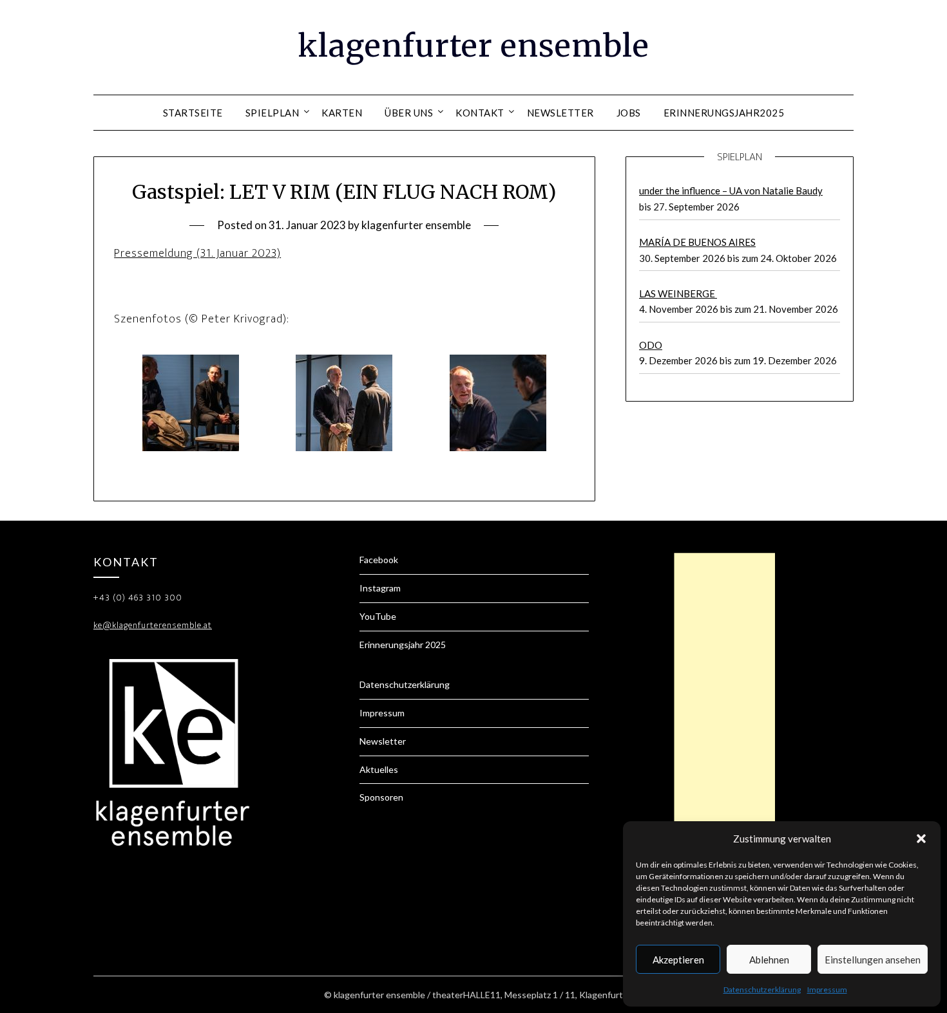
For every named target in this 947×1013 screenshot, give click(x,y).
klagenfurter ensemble (473, 45)
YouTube (377, 616)
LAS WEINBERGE (678, 293)
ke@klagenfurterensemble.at (152, 625)
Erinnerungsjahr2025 (724, 112)
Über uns (409, 112)
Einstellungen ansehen (873, 959)
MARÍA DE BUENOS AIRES (697, 242)
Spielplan (272, 112)
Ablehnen (769, 959)
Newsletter (560, 112)
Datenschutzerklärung (762, 989)
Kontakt (479, 112)
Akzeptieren (678, 959)
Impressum (827, 989)
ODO (650, 345)
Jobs (629, 112)
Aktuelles (378, 769)
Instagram (380, 587)
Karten (341, 112)
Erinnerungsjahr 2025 (402, 644)
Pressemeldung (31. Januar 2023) (197, 253)
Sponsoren (381, 797)
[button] (921, 838)
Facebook (378, 559)
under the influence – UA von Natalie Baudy (731, 190)
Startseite (193, 112)
